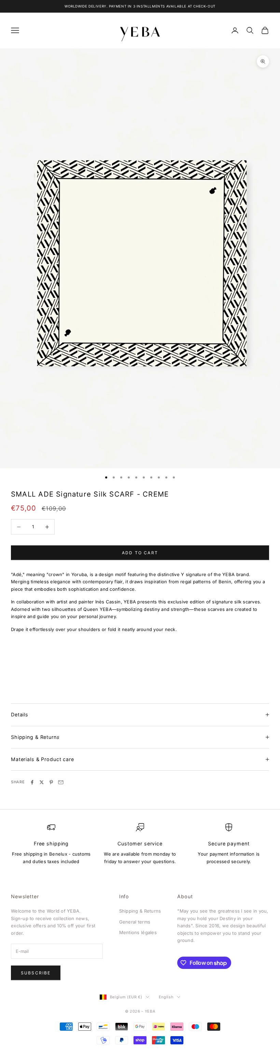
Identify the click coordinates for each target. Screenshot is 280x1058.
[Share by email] (61, 782)
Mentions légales (138, 932)
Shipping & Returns (140, 911)
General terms (134, 922)
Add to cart (140, 552)
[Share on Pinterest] (51, 782)
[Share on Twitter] (41, 782)
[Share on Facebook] (32, 782)
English (166, 997)
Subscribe (36, 972)
